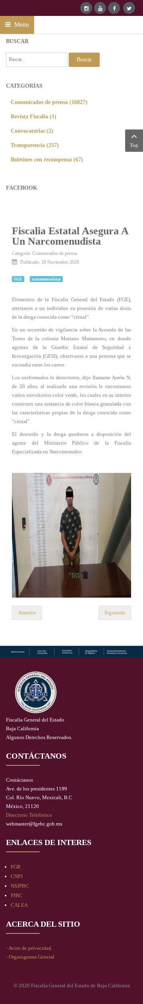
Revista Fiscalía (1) (33, 116)
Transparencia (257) (35, 145)
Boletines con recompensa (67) (47, 159)
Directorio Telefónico (29, 815)
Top (134, 145)
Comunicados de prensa (54, 253)
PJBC (17, 895)
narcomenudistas (46, 279)
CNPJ (17, 876)
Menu (21, 24)
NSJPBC (20, 886)
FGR (16, 867)
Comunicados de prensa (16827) (49, 102)
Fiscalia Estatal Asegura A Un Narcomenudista (70, 236)
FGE (18, 279)
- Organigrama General (30, 957)
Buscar (84, 60)
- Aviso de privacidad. (29, 948)
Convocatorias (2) (32, 130)
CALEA (19, 905)
